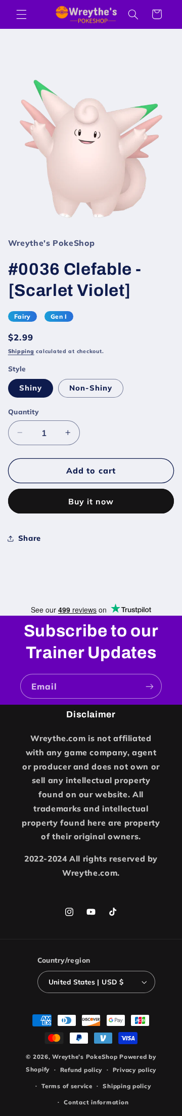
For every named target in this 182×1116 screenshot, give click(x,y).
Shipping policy (127, 1086)
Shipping (21, 351)
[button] (21, 14)
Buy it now (91, 501)
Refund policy (81, 1070)
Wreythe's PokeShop (84, 1056)
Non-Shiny (90, 388)
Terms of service (67, 1086)
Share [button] (29, 538)
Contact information (96, 1102)
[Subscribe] (149, 686)
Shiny (30, 388)
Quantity (23, 411)
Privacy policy (134, 1070)
